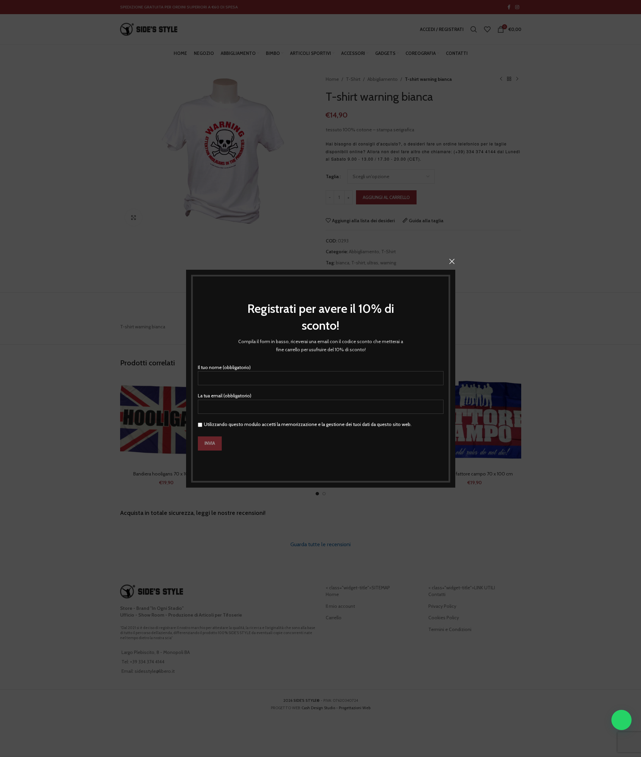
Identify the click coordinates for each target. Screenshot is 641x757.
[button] (621, 720)
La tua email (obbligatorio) (224, 396)
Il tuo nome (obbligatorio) (224, 367)
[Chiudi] (451, 261)
